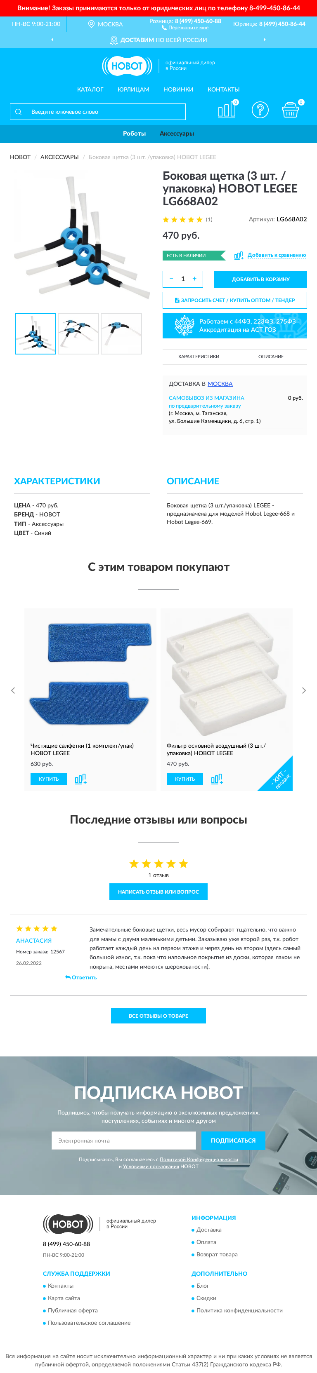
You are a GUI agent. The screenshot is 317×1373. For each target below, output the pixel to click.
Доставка (209, 1230)
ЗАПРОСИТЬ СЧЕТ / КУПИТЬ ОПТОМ (238, 300)
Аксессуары (177, 134)
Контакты (224, 90)
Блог (202, 1286)
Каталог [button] (90, 90)
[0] (291, 109)
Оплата (206, 1243)
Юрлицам (133, 90)
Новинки (178, 90)
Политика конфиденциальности (239, 1311)
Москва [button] (220, 384)
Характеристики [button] (198, 356)
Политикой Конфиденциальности (199, 1159)
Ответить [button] (84, 978)
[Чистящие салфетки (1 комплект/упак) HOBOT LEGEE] (90, 674)
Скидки (206, 1298)
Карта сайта (64, 1298)
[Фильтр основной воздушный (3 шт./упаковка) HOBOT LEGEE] (227, 674)
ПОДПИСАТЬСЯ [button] (233, 1141)
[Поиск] (18, 111)
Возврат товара (217, 1255)
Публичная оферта (73, 1311)
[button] (185, 27)
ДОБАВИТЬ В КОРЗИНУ (261, 279)
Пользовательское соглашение (89, 1323)
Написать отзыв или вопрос (158, 892)
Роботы (134, 134)
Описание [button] (271, 356)
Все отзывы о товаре (158, 1016)
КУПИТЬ (49, 779)
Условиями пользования (151, 1166)
